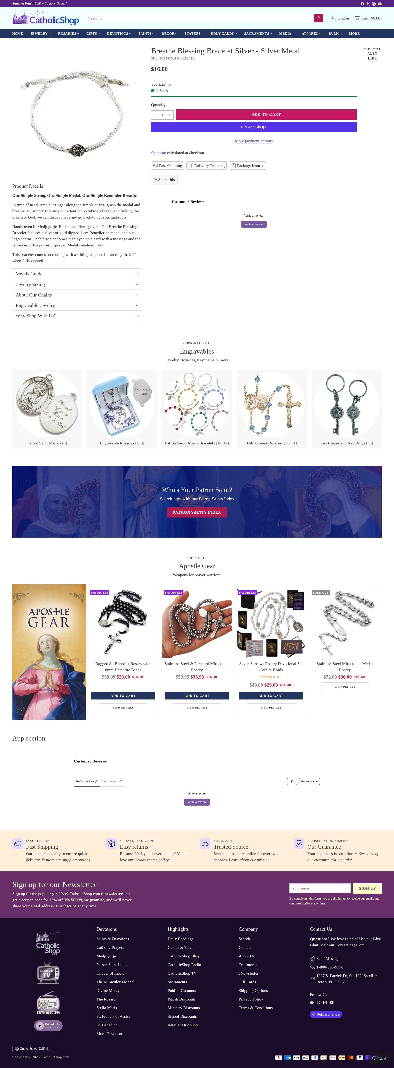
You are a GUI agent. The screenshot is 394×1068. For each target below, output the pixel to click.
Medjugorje (106, 956)
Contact (245, 947)
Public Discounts (182, 990)
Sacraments (177, 982)
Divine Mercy (108, 990)
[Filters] (292, 781)
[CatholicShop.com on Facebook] (362, 4)
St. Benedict (106, 1025)
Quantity (158, 104)
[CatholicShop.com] (45, 18)
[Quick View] (152, 594)
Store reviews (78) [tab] (112, 781)
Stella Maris (106, 1007)
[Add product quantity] (169, 115)
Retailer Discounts (183, 1025)
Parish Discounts (182, 999)
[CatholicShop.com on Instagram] (374, 4)
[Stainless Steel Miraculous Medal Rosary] (345, 623)
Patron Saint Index (111, 964)
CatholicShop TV (182, 973)
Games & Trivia (181, 947)
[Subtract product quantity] (155, 115)
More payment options (254, 141)
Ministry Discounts (184, 1007)
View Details (123, 707)
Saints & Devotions (112, 938)
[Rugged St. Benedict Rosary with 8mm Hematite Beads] (123, 623)
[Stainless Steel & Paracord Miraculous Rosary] (197, 623)
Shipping (158, 152)
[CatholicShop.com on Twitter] (368, 4)
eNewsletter (249, 973)
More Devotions (110, 1033)
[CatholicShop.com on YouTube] (380, 4)
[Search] (318, 18)
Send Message (328, 958)
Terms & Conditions (256, 1007)
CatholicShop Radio (184, 964)
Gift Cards (247, 982)
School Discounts (182, 1016)
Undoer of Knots (110, 973)
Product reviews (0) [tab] (87, 781)
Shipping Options (253, 990)
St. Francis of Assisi (113, 1016)
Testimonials (249, 964)
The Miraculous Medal (115, 982)
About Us (246, 956)
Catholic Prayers (110, 947)
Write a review (253, 224)
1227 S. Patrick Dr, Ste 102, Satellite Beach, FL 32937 (347, 978)
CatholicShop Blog (183, 956)
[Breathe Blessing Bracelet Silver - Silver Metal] (77, 111)
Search (244, 938)
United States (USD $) (34, 1049)
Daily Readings (180, 938)
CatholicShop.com (55, 1057)
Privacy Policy (251, 999)
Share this (166, 179)
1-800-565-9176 (329, 967)
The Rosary (106, 999)
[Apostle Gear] (21, 711)
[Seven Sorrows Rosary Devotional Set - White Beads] (271, 623)
